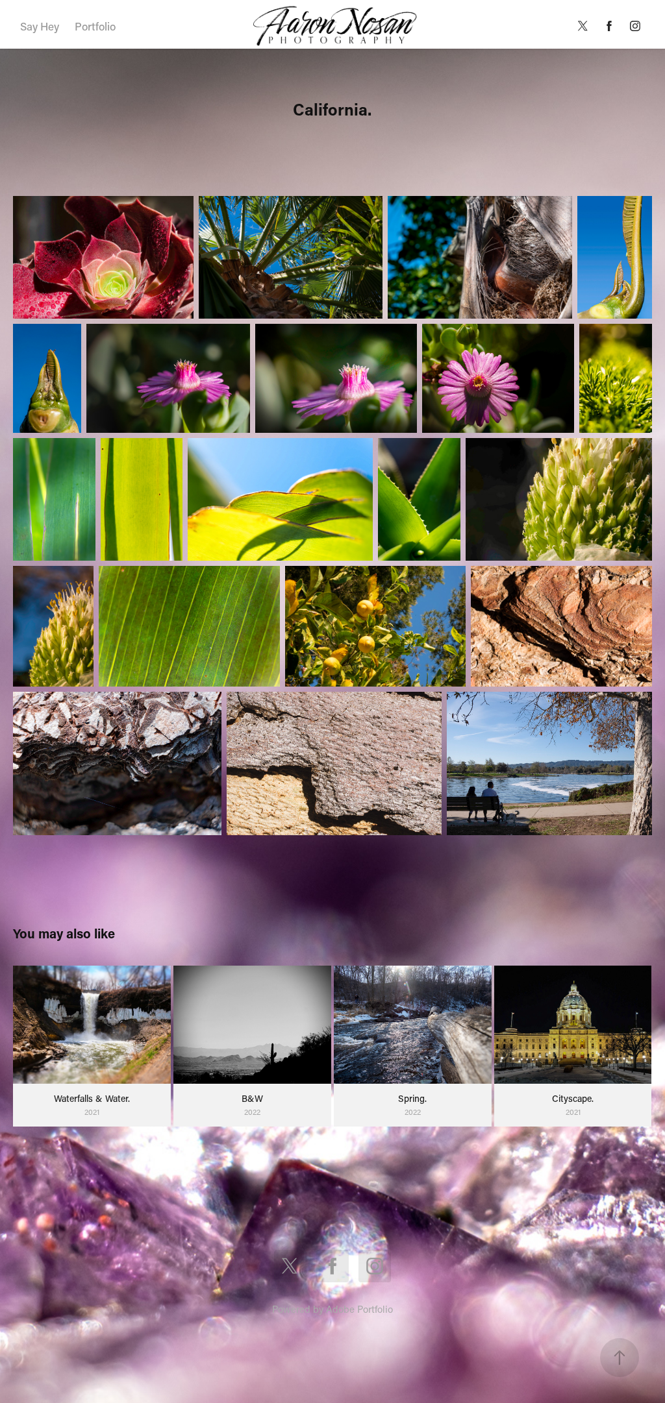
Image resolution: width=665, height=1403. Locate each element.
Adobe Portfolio (359, 1308)
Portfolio (95, 26)
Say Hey (39, 26)
